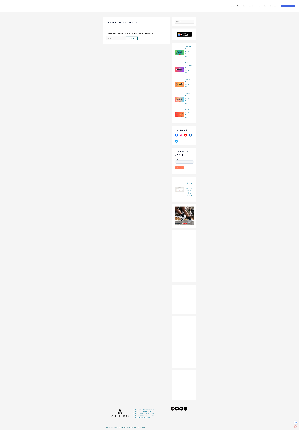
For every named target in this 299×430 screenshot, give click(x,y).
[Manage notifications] (295, 426)
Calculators (273, 6)
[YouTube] (185, 135)
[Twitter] (176, 141)
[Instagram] (181, 135)
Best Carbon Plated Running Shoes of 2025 (189, 51)
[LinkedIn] (190, 135)
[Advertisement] (184, 256)
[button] (288, 6)
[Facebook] (176, 135)
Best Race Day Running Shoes (144, 416)
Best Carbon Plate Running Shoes (145, 410)
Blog (244, 6)
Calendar (251, 6)
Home (232, 6)
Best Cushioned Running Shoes (145, 414)
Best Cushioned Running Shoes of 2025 (188, 68)
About (238, 6)
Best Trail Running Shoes (142, 417)
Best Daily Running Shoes (143, 411)
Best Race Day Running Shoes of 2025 (188, 98)
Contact (259, 6)
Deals (265, 6)
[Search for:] (116, 38)
